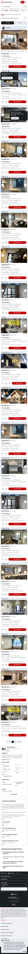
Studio (3, 836)
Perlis (3, 823)
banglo (6, 807)
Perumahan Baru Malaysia (7, 932)
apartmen (22, 806)
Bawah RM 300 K (13, 830)
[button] (2, 14)
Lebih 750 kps (4, 842)
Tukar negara (4, 882)
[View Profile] (14, 28)
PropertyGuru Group (6, 876)
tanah (12, 807)
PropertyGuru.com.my (5, 909)
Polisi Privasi (20, 945)
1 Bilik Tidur (8, 836)
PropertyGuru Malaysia (6, 923)
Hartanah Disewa (5, 929)
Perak (6, 823)
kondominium (17, 806)
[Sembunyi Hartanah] (22, 32)
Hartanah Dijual (4, 926)
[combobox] (13, 6)
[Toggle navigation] (26, 2)
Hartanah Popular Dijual (6, 935)
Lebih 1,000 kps (12, 842)
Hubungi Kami (4, 879)
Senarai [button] (8, 23)
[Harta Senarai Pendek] (25, 32)
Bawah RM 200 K (5, 830)
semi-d (3, 807)
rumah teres (10, 806)
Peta (21, 23)
